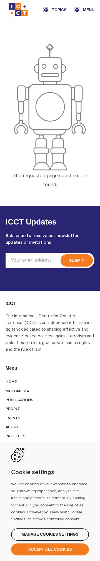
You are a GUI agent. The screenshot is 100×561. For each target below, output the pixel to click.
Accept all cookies (50, 549)
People (13, 409)
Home (11, 382)
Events (13, 418)
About (12, 427)
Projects (16, 436)
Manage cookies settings (50, 534)
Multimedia (17, 391)
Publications (19, 400)
